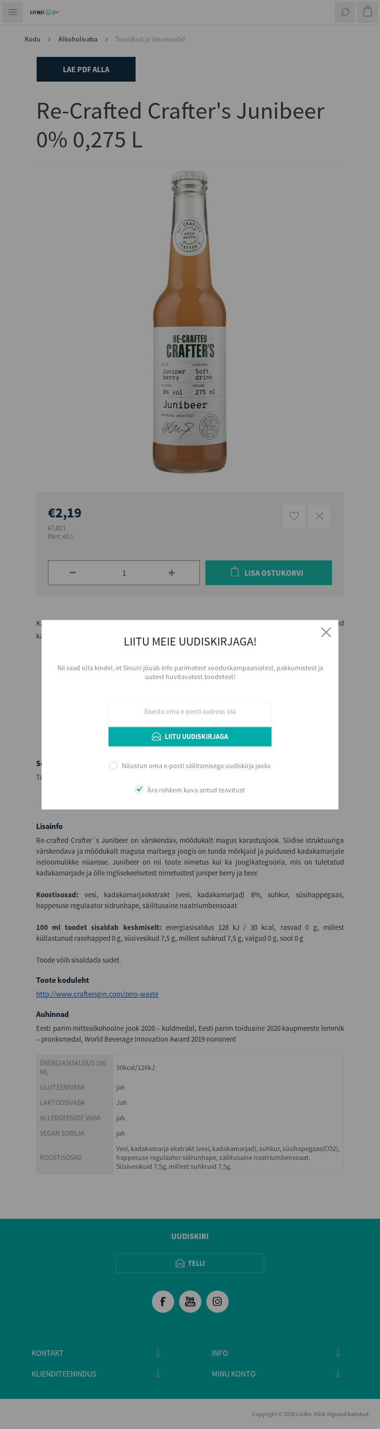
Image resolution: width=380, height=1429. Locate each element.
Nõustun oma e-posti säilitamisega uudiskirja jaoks (196, 766)
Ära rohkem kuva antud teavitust (196, 789)
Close (326, 632)
